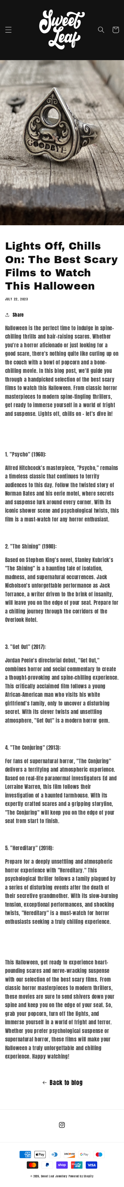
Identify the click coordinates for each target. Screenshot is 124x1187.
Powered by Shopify (81, 1176)
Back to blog (66, 1082)
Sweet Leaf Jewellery (54, 1176)
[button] (8, 30)
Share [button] (18, 314)
